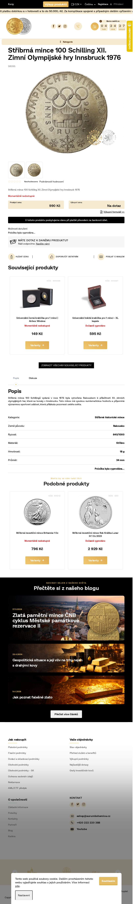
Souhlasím (108, 880)
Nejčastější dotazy (79, 765)
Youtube (82, 828)
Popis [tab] (16, 378)
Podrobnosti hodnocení (51, 181)
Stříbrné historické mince (109, 417)
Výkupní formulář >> (114, 212)
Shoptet (124, 891)
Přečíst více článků (66, 714)
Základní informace (18, 807)
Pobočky (12, 813)
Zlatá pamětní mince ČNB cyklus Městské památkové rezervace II (46, 620)
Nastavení (24, 895)
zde (17, 885)
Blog (10, 830)
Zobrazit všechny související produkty (66, 365)
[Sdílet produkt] (63, 256)
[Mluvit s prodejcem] (96, 205)
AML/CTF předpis (17, 788)
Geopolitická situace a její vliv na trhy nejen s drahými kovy (47, 662)
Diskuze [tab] (33, 378)
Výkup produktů (56, 4)
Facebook (53, 26)
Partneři (12, 825)
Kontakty (13, 819)
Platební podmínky (17, 747)
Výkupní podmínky (79, 759)
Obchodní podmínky (18, 765)
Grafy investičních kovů (82, 770)
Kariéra (11, 836)
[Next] (117, 872)
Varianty (35, 345)
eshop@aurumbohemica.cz (93, 815)
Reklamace (14, 782)
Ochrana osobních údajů (20, 776)
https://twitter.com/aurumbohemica (59, 26)
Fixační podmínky (17, 753)
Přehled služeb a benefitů (83, 753)
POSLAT (110, 256)
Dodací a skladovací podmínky (23, 759)
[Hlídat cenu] (20, 256)
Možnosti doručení (17, 228)
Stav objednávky (78, 747)
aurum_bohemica (65, 26)
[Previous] (14, 872)
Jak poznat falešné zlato (32, 697)
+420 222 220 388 (88, 822)
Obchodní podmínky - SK (21, 770)
